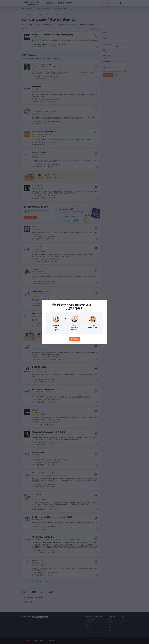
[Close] (105, 302)
